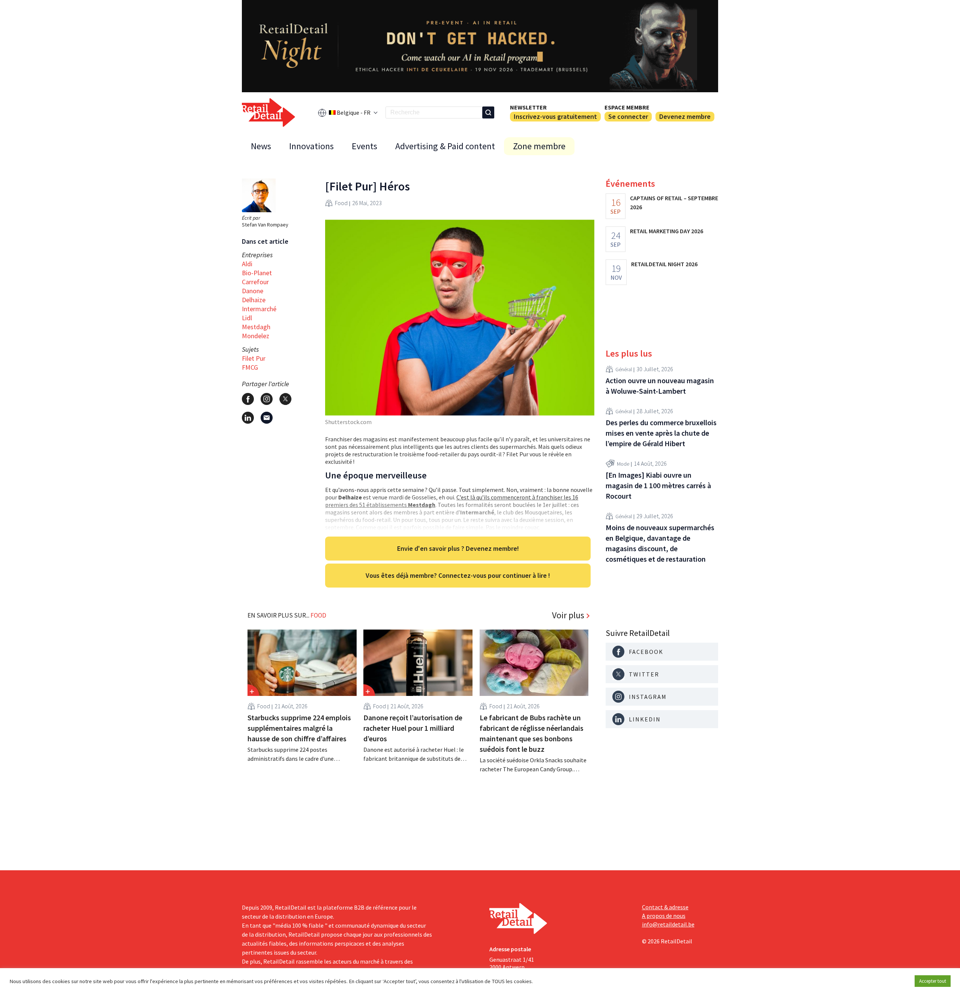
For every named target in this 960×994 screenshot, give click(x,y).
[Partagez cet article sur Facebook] (248, 399)
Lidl (247, 317)
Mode (623, 463)
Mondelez (255, 335)
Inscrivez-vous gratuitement (555, 116)
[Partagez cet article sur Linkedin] (248, 418)
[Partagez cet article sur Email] (267, 418)
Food (341, 203)
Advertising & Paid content (445, 146)
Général (623, 369)
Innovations (311, 146)
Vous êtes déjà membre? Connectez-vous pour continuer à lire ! (458, 575)
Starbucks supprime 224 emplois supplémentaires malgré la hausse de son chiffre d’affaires (299, 728)
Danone (252, 290)
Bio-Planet (257, 272)
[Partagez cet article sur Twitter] (285, 399)
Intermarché (259, 308)
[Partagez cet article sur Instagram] (267, 399)
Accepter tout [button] (932, 981)
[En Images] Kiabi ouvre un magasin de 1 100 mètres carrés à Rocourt (658, 485)
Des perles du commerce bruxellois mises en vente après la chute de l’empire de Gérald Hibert (661, 433)
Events (364, 146)
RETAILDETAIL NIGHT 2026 (664, 264)
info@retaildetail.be (668, 924)
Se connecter (628, 116)
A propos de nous (664, 915)
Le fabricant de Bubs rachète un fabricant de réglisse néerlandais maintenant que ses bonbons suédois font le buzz (532, 733)
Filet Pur (254, 358)
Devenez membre (685, 116)
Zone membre (539, 146)
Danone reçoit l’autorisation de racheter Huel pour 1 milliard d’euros (412, 728)
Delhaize (254, 299)
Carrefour (255, 281)
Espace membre (627, 107)
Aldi (247, 263)
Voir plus (568, 615)
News (261, 146)
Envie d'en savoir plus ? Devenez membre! (458, 548)
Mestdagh (256, 326)
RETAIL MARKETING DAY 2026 (666, 231)
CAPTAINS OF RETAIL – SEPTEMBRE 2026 (674, 202)
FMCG (250, 367)
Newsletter (528, 107)
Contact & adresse (665, 907)
